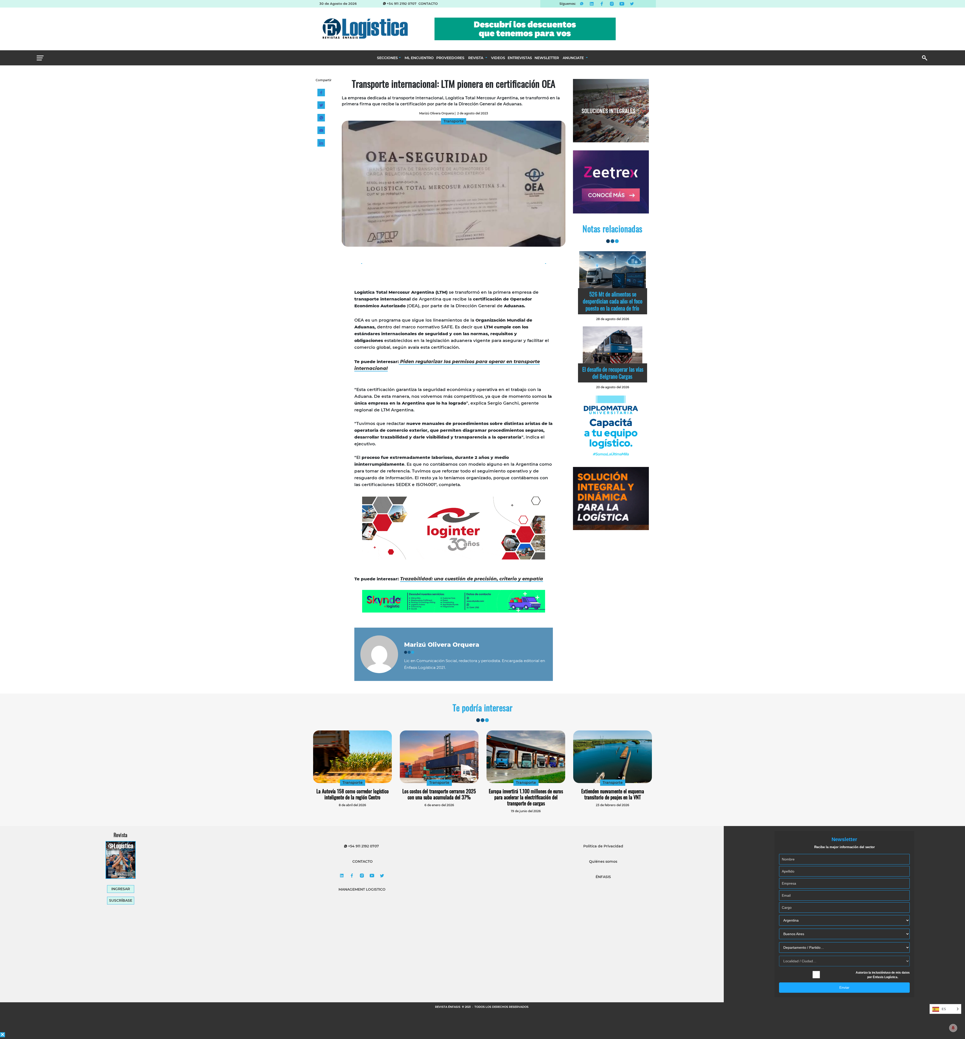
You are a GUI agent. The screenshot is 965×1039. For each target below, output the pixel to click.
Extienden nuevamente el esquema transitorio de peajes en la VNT (612, 794)
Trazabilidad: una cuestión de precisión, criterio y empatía (471, 579)
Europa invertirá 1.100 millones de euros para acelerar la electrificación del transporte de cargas (526, 797)
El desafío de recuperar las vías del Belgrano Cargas (612, 372)
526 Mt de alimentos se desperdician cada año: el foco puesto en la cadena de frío (612, 301)
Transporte (353, 782)
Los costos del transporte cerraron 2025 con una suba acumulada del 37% (439, 794)
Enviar (844, 987)
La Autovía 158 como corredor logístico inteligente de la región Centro (352, 794)
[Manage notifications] (953, 1028)
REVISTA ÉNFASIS (448, 1007)
